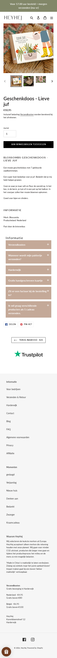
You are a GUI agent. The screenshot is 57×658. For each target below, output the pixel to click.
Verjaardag (11, 482)
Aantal (6, 128)
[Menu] (51, 17)
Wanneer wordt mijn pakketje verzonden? (25, 257)
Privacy (9, 445)
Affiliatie (10, 453)
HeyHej (24, 648)
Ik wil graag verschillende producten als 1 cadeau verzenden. (22, 309)
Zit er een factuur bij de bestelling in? (27, 293)
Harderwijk (14, 269)
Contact (10, 413)
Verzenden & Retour (16, 397)
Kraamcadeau (13, 522)
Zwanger (10, 514)
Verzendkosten (27, 114)
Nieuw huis (11, 490)
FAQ (8, 429)
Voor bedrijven (13, 389)
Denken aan (12, 498)
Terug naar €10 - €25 (31, 340)
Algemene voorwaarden (17, 437)
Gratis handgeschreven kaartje (25, 280)
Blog (8, 421)
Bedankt (10, 506)
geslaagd (10, 474)
